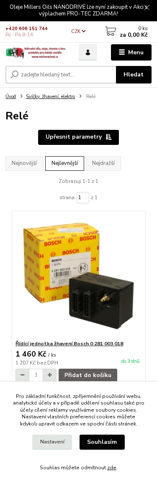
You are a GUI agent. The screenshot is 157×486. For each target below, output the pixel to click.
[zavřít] (146, 8)
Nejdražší (103, 163)
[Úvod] (35, 52)
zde (111, 467)
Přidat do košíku (87, 375)
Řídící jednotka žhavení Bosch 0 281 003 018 (69, 343)
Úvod (10, 97)
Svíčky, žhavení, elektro (50, 97)
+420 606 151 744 (26, 28)
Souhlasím (102, 442)
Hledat (134, 74)
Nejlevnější (64, 163)
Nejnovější (24, 163)
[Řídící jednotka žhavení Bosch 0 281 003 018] (78, 276)
